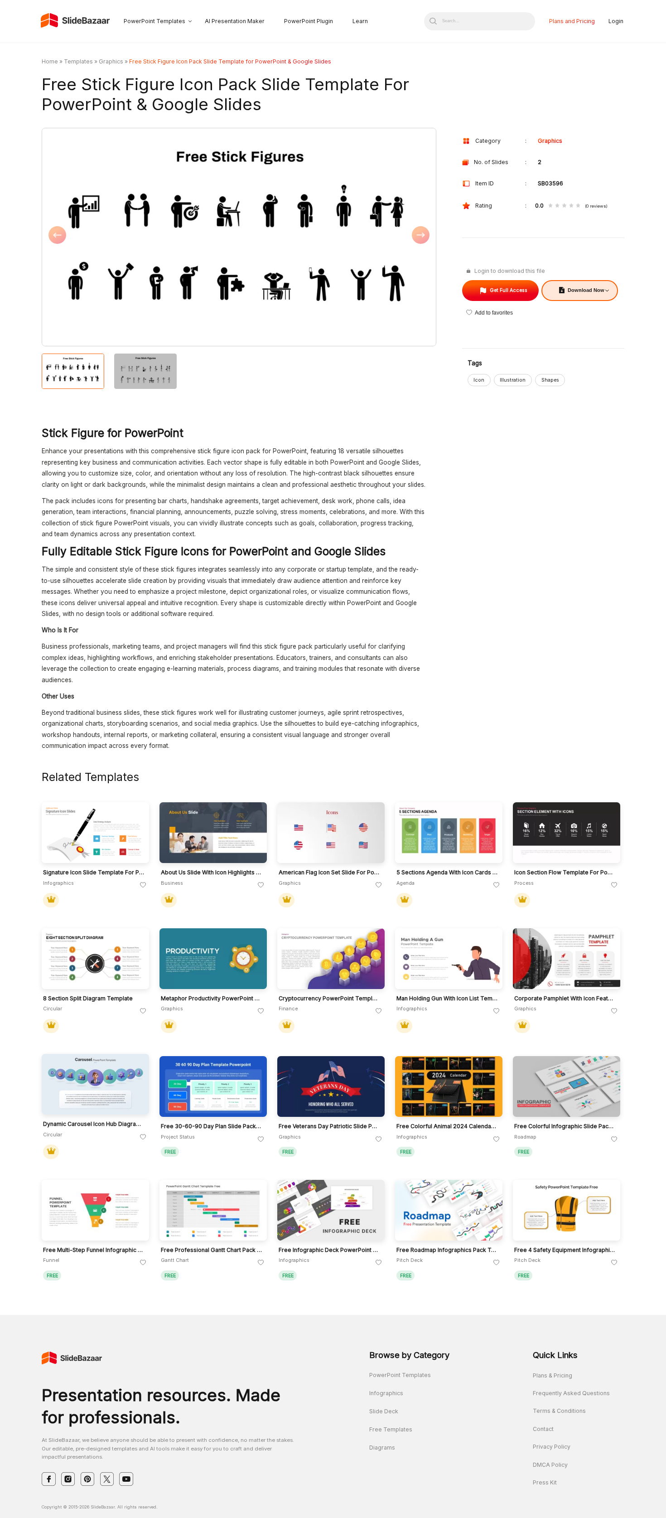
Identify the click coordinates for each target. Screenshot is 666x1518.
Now (586, 290)
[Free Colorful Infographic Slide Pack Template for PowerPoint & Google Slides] (566, 1086)
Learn (360, 21)
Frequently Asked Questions (571, 1393)
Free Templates (390, 1429)
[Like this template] (143, 885)
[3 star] (564, 206)
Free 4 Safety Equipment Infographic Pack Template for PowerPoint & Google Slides (565, 1250)
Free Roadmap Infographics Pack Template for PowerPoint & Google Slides (447, 1250)
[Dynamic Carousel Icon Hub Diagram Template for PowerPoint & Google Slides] (95, 1084)
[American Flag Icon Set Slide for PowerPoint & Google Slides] (331, 832)
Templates (78, 61)
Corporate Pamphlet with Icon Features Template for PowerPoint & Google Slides (565, 998)
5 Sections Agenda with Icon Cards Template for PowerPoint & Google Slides (447, 872)
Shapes (550, 380)
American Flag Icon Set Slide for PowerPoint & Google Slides (329, 872)
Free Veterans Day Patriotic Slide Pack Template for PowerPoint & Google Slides (329, 1126)
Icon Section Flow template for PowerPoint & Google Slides (565, 872)
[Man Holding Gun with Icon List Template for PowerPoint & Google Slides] (448, 958)
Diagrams (382, 1447)
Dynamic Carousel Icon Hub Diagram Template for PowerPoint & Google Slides (94, 1124)
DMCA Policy (550, 1464)
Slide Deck (383, 1411)
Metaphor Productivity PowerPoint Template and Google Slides (211, 998)
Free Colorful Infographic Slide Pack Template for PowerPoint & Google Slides (565, 1126)
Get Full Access (508, 290)
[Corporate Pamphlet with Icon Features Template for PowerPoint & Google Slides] (566, 958)
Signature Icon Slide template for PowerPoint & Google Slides (94, 872)
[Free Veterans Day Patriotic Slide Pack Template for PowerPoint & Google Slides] (331, 1086)
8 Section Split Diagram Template (88, 998)
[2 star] (557, 206)
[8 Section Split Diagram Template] (95, 958)
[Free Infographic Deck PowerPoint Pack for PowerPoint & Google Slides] (331, 1210)
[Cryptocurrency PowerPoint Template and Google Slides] (331, 958)
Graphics (111, 61)
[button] (140, 238)
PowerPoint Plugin (308, 21)
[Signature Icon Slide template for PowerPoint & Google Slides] (95, 832)
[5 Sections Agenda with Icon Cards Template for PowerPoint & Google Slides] (448, 832)
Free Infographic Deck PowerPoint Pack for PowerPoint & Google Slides (329, 1250)
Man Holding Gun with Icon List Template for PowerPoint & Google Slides (447, 998)
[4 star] (571, 206)
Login (615, 21)
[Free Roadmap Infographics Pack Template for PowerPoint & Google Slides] (448, 1210)
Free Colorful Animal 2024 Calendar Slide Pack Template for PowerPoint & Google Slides (447, 1126)
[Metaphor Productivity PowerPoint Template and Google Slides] (213, 958)
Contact (543, 1429)
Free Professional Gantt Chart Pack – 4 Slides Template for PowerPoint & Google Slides (211, 1250)
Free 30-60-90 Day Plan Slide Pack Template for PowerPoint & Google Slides (211, 1126)
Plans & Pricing (552, 1375)
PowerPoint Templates (154, 21)
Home (50, 61)
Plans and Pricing (572, 21)
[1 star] (550, 206)
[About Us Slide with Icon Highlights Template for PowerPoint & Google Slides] (213, 832)
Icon (478, 380)
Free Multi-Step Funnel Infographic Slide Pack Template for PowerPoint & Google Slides (94, 1250)
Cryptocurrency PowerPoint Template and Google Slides (329, 998)
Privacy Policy (551, 1446)
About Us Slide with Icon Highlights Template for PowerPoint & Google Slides (211, 872)
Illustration (513, 380)
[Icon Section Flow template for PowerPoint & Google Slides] (566, 832)
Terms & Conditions (559, 1410)
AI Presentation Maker (235, 21)
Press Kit (545, 1482)
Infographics (386, 1393)
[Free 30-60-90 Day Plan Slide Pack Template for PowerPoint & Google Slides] (213, 1086)
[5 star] (578, 206)
